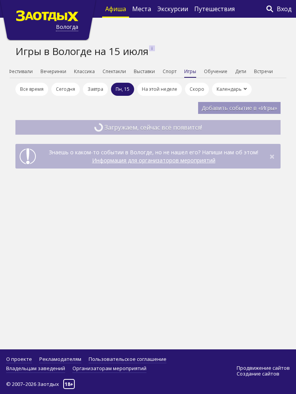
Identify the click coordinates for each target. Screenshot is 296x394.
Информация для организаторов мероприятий (153, 160)
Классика (84, 71)
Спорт (170, 71)
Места (141, 9)
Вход (284, 9)
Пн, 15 (123, 89)
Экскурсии (172, 9)
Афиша (115, 9)
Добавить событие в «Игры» (239, 108)
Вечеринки (53, 71)
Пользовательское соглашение (127, 359)
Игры (190, 71)
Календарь (229, 89)
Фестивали (20, 71)
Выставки (144, 71)
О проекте (19, 359)
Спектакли (114, 71)
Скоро (197, 89)
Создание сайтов (258, 373)
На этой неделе (159, 89)
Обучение (215, 71)
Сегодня (65, 89)
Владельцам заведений (35, 368)
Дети (240, 71)
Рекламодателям (60, 359)
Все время (32, 89)
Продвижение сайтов (263, 368)
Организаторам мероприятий (109, 368)
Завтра (95, 89)
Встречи (263, 71)
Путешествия (214, 9)
